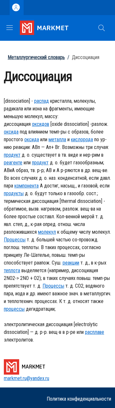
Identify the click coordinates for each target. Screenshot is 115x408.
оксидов (40, 124)
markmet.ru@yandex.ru (26, 378)
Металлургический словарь (36, 57)
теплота (12, 270)
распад (41, 101)
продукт (12, 155)
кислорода (82, 139)
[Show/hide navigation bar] (9, 27)
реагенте (13, 163)
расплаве (94, 332)
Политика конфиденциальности (79, 399)
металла (57, 139)
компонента (26, 186)
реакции (71, 263)
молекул (47, 232)
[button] (101, 28)
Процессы (15, 240)
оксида (11, 132)
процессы (14, 309)
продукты (14, 193)
